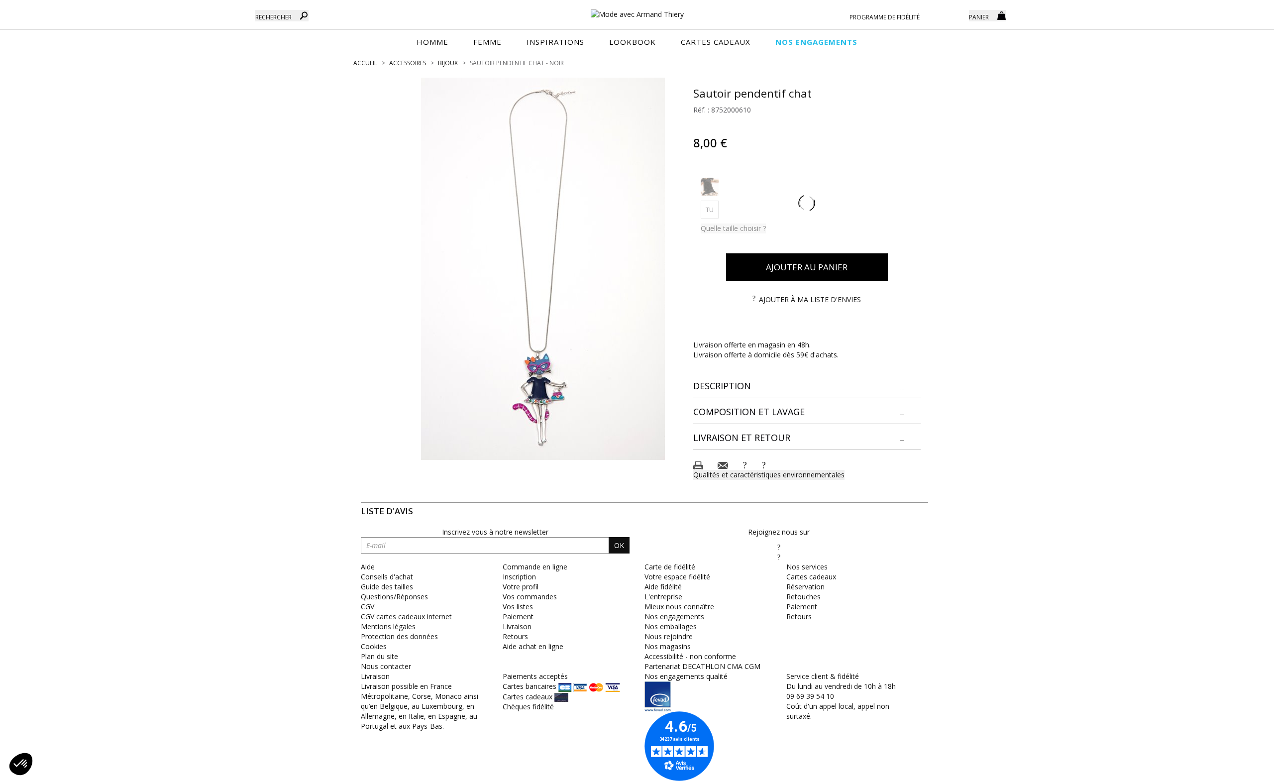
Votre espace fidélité (677, 576)
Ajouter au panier (807, 267)
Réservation (805, 586)
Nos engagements (674, 616)
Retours (515, 636)
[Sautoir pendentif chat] (543, 269)
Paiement (518, 616)
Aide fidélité (663, 586)
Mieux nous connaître (679, 606)
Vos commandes (530, 596)
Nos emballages (670, 626)
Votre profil (520, 586)
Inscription (519, 576)
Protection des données (399, 636)
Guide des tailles (387, 586)
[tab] (807, 386)
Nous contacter (386, 666)
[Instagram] (778, 556)
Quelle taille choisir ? (733, 228)
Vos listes (518, 606)
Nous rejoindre (668, 636)
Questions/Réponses (394, 596)
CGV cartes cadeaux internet (406, 616)
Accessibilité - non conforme (690, 656)
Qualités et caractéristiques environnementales (769, 474)
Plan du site (379, 656)
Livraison (517, 626)
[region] (543, 269)
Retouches (803, 596)
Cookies (374, 646)
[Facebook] (778, 547)
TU (712, 209)
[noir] (710, 187)
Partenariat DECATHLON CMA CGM (702, 666)
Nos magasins (667, 646)
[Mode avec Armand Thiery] (637, 9)
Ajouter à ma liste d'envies (810, 299)
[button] (807, 386)
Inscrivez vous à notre (495, 532)
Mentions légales (388, 626)
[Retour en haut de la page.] (1239, 768)
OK (619, 545)
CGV (367, 606)
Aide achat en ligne (533, 646)
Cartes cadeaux (811, 576)
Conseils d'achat (387, 576)
